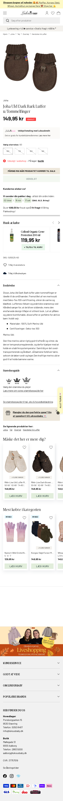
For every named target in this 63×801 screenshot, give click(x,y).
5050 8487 (17, 727)
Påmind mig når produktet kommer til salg (31, 171)
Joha (12, 34)
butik (41, 160)
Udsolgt (31, 178)
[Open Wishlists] (52, 13)
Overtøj (26, 34)
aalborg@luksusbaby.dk (15, 753)
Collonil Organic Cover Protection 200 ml (32, 233)
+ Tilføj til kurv (33, 247)
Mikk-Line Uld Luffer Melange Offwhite (22, 482)
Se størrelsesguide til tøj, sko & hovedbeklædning (28, 401)
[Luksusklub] (10, 131)
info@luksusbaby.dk (13, 730)
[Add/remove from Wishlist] (24, 447)
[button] (58, 13)
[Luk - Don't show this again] (57, 413)
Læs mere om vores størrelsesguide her (23, 390)
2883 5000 (17, 749)
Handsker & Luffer (39, 34)
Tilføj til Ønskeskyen (17, 273)
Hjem (5, 34)
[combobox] (31, 20)
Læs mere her (45, 135)
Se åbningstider (11, 767)
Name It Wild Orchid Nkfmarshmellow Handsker (26, 553)
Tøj (18, 34)
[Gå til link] (31, 641)
